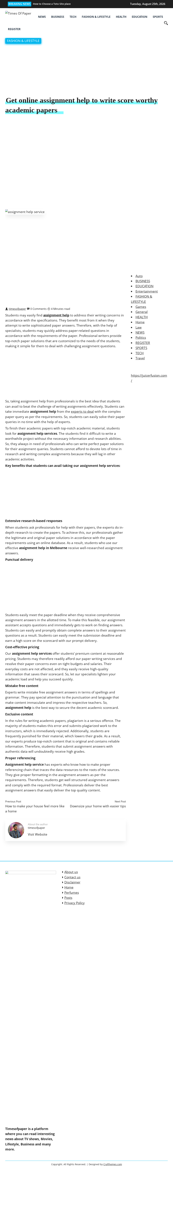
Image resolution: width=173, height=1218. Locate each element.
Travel (140, 358)
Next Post (120, 801)
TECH (73, 17)
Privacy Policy (74, 903)
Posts (68, 897)
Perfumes (71, 892)
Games (140, 307)
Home (140, 322)
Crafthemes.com (112, 1164)
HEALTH (121, 17)
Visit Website (37, 834)
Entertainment (146, 291)
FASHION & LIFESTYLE (96, 17)
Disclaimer (72, 882)
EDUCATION (139, 17)
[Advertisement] (86, 70)
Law (138, 327)
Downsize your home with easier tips (98, 806)
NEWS (42, 17)
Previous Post (13, 801)
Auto (139, 276)
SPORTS (158, 17)
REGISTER (14, 29)
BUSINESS (57, 17)
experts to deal (82, 411)
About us (71, 872)
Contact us (72, 877)
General (141, 312)
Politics (140, 337)
